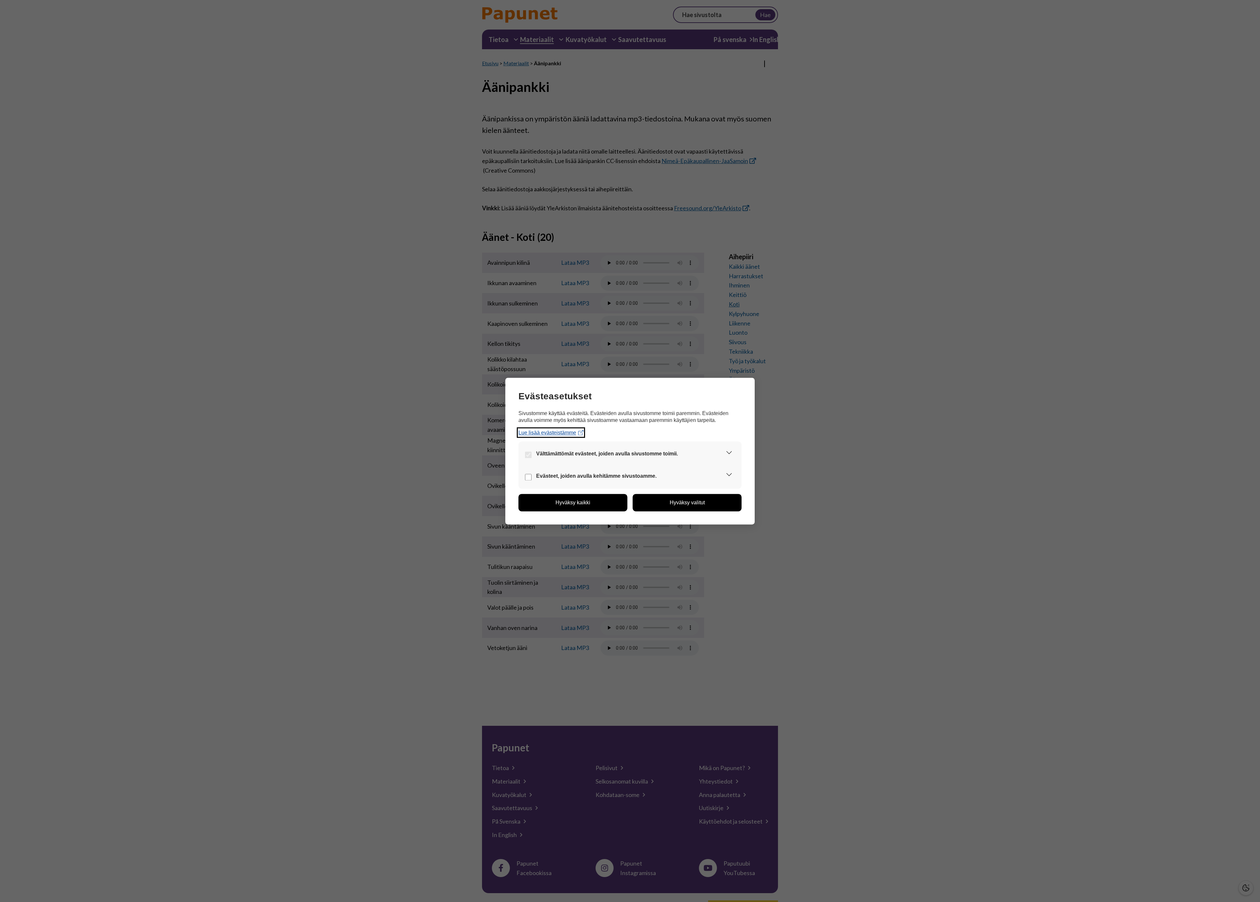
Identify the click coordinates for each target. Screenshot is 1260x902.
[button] (729, 454)
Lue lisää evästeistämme (547, 432)
